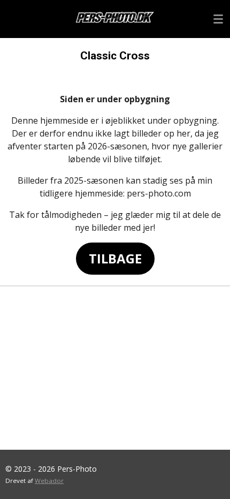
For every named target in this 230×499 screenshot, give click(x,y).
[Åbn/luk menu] (218, 18)
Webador (49, 481)
